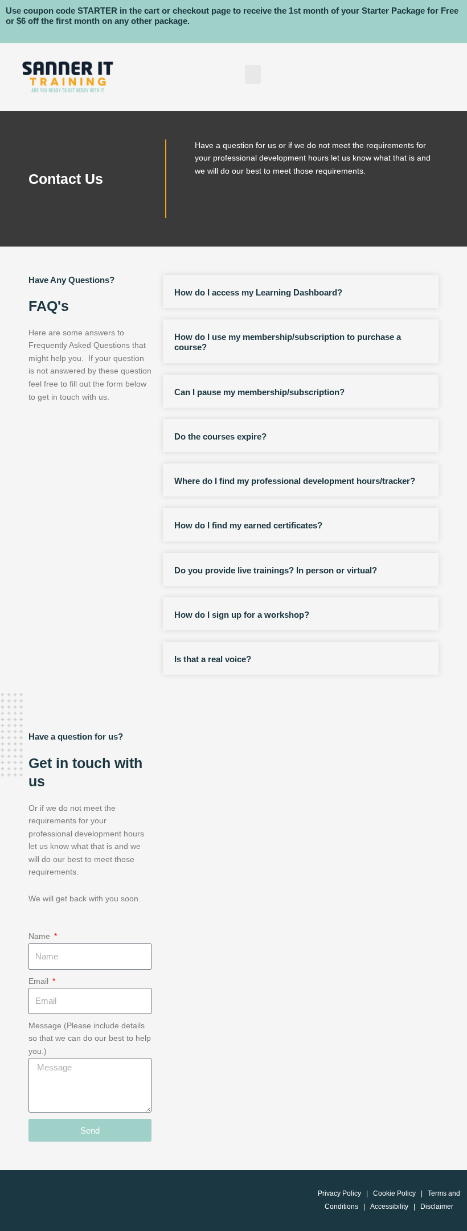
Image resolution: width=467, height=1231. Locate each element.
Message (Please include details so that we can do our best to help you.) (89, 1038)
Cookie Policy (394, 1193)
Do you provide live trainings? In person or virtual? (275, 570)
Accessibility (389, 1207)
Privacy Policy (339, 1193)
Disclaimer (436, 1207)
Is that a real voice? (212, 659)
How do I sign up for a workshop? (241, 614)
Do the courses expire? (220, 436)
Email (39, 981)
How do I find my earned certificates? (248, 525)
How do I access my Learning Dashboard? (258, 292)
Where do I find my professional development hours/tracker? (294, 481)
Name (40, 936)
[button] (253, 74)
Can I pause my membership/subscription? (259, 392)
